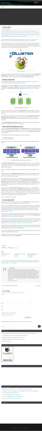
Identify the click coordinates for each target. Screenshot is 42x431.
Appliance (10, 31)
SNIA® (14, 141)
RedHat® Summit (9, 218)
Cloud (17, 31)
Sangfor (2, 211)
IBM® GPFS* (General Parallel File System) (31, 165)
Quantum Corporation (17, 34)
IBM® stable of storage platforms (28, 209)
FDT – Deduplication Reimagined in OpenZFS (23, 389)
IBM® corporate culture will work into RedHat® (26, 226)
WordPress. (27, 428)
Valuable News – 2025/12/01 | (8, 389)
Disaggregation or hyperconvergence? (13, 394)
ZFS (7, 263)
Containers (20, 31)
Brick (4, 260)
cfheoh (3, 29)
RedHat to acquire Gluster (5, 253)
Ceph (13, 31)
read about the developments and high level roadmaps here (21, 222)
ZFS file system (30, 118)
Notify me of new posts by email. (7, 315)
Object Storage (3, 34)
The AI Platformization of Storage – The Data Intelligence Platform (14, 335)
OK (39, 326)
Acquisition (3, 31)
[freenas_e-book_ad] (7, 362)
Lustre (32, 32)
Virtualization (25, 36)
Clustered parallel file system (16, 260)
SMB (2, 36)
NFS (38, 32)
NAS (34, 32)
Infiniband (19, 32)
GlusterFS (2, 261)
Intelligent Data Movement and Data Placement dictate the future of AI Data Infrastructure (19, 333)
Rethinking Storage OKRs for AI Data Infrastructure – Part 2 (13, 337)
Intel (22, 32)
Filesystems (26, 31)
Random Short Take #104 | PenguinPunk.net (10, 391)
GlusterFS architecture (7, 47)
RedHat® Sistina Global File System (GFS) (13, 165)
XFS (6, 263)
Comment (2, 295)
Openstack (8, 34)
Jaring (15, 43)
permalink (14, 263)
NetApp (36, 32)
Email (2, 306)
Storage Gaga (6, 3)
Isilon (24, 32)
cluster (9, 260)
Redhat (26, 34)
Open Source (8, 213)
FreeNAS (30, 31)
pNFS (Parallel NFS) (33, 174)
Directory (22, 260)
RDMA (24, 34)
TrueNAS (20, 36)
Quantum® (3, 176)
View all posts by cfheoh (13, 280)
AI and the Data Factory (6, 341)
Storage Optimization (15, 36)
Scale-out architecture (31, 34)
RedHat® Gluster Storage (20, 82)
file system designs (35, 260)
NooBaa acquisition (24, 221)
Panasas (12, 34)
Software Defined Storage (7, 36)
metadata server (19, 261)
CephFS (7, 260)
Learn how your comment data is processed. (23, 321)
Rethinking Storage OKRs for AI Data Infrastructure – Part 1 (13, 339)
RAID (22, 34)
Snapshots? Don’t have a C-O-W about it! (13, 398)
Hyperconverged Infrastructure (11, 261)
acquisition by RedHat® (28, 40)
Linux (30, 32)
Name (2, 303)
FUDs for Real (37, 285)
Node (23, 261)
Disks (23, 31)
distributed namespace (28, 260)
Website (2, 309)
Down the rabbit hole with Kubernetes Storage (9, 285)
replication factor (35, 261)
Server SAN (37, 34)
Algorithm (7, 31)
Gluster (33, 31)
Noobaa (25, 261)
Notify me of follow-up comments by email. (9, 313)
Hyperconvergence (13, 32)
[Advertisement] (21, 17)
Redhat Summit (29, 261)
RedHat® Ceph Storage (12, 208)
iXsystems (27, 32)
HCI (5, 261)
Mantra (23, 428)
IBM (17, 32)
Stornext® (7, 176)
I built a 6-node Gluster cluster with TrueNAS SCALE (32, 254)
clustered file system (30, 39)
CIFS (15, 31)
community (11, 216)
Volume (4, 263)
